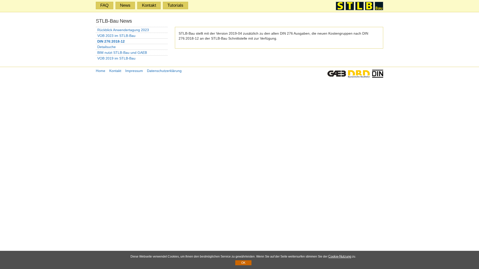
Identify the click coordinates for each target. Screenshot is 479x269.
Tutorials (175, 5)
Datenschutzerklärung (164, 71)
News (125, 5)
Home (100, 71)
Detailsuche (106, 47)
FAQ (104, 5)
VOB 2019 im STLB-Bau (116, 58)
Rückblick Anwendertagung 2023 (123, 30)
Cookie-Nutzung (339, 256)
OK (243, 263)
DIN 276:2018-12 (111, 41)
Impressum (134, 71)
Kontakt (149, 5)
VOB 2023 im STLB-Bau (116, 36)
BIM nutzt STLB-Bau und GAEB (122, 53)
